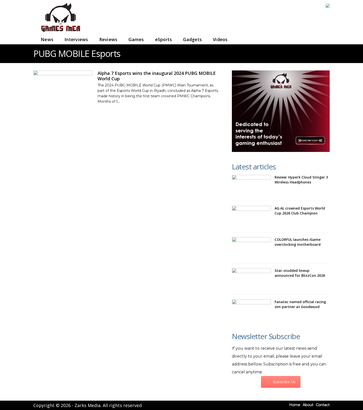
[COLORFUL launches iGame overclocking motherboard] (251, 247)
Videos (220, 39)
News (47, 39)
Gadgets (192, 39)
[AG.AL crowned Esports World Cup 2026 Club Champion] (251, 216)
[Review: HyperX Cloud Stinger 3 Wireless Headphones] (251, 185)
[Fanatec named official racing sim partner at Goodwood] (251, 310)
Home (294, 405)
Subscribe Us (284, 382)
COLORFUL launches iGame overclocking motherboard (298, 242)
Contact (323, 405)
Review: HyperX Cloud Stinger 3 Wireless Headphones (301, 179)
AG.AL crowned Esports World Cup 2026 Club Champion (300, 210)
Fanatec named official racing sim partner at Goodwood (300, 304)
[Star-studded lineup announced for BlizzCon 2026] (251, 278)
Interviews (76, 39)
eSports (163, 39)
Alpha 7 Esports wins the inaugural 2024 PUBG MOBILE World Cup (157, 76)
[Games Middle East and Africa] (60, 32)
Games (136, 39)
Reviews (108, 39)
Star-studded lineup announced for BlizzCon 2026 (300, 273)
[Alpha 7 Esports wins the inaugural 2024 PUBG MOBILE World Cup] (63, 87)
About (308, 405)
